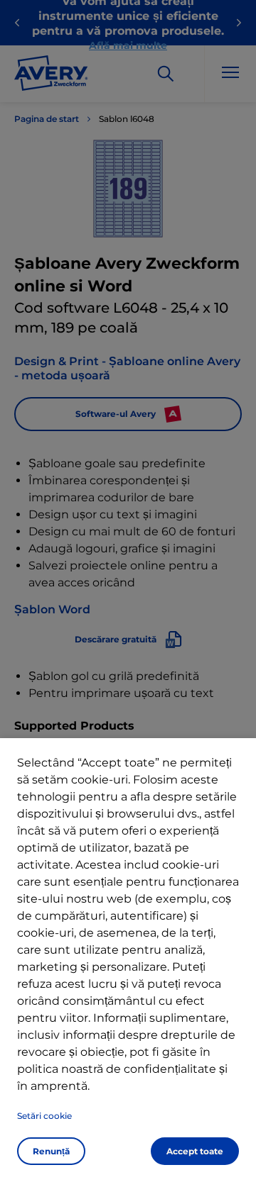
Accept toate (194, 1151)
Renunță (51, 1151)
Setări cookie (44, 1115)
